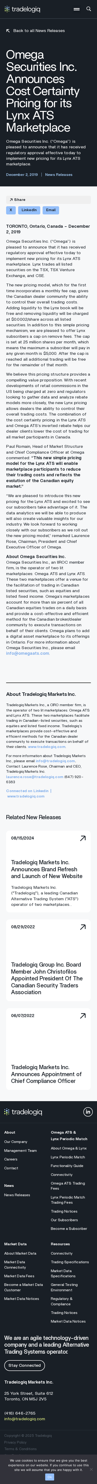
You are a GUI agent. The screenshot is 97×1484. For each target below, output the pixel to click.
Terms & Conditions (20, 1449)
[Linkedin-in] (88, 1112)
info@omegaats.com (27, 653)
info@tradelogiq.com (55, 761)
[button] (76, 9)
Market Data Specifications (63, 1273)
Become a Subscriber (69, 1229)
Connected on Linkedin (27, 791)
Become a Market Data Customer (23, 1287)
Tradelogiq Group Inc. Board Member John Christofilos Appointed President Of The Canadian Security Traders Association (47, 978)
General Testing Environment (64, 1287)
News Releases (17, 1195)
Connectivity (62, 1175)
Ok (50, 1477)
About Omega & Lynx (69, 1148)
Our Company (15, 1142)
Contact (11, 1168)
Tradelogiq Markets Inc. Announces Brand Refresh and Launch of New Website (46, 869)
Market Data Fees (19, 1276)
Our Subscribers (64, 1220)
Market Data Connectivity (15, 1264)
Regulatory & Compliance (62, 1301)
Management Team (20, 1151)
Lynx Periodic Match (68, 1157)
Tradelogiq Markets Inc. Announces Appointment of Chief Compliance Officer (46, 1074)
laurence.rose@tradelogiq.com (34, 777)
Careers (10, 1159)
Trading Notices (64, 1211)
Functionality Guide (67, 1166)
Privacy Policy (15, 1442)
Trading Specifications (70, 1262)
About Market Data (20, 1253)
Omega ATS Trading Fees (68, 1186)
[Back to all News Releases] (8, 31)
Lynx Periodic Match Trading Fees (68, 1200)
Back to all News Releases (39, 31)
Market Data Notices (21, 1299)
